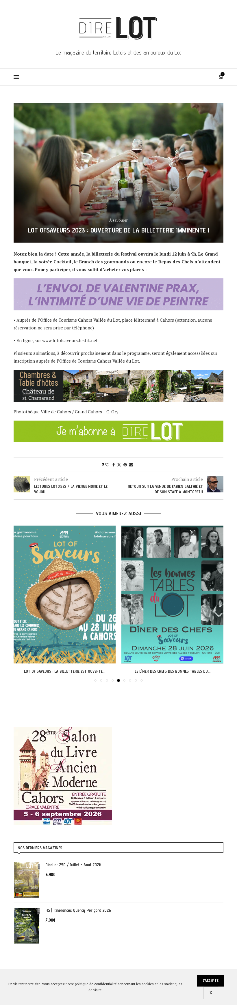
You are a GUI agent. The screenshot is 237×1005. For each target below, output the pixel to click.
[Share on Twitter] (119, 464)
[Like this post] (107, 464)
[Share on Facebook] (113, 464)
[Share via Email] (131, 464)
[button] (21, 603)
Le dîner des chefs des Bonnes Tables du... (172, 671)
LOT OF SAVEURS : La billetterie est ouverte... (64, 671)
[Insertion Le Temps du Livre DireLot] (63, 730)
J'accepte (211, 980)
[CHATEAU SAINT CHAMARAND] (118, 373)
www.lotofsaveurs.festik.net (70, 340)
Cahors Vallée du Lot (99, 320)
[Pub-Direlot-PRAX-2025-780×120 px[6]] (118, 282)
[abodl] (118, 424)
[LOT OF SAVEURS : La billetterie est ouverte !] (65, 594)
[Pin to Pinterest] (125, 464)
